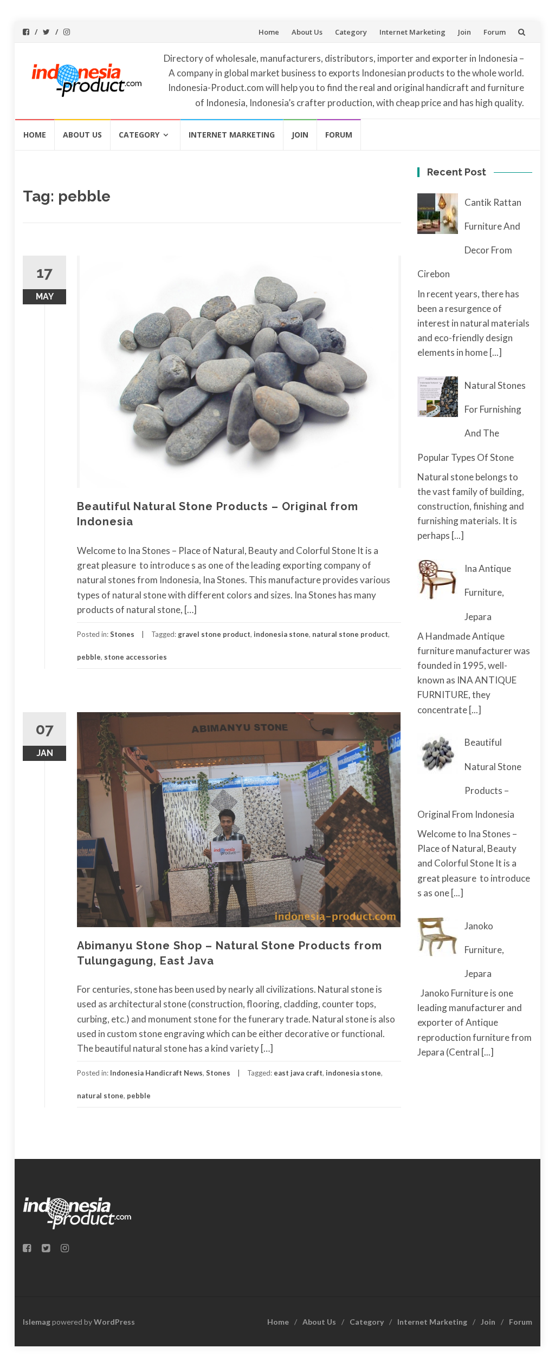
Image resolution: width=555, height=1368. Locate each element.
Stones (122, 634)
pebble (89, 657)
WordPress (114, 1321)
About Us (307, 32)
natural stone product (350, 634)
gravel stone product (214, 634)
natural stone (100, 1095)
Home (269, 32)
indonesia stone (281, 634)
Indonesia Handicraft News (156, 1073)
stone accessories (135, 657)
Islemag (36, 1321)
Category (351, 32)
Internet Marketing (412, 32)
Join (464, 32)
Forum (494, 32)
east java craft (298, 1073)
